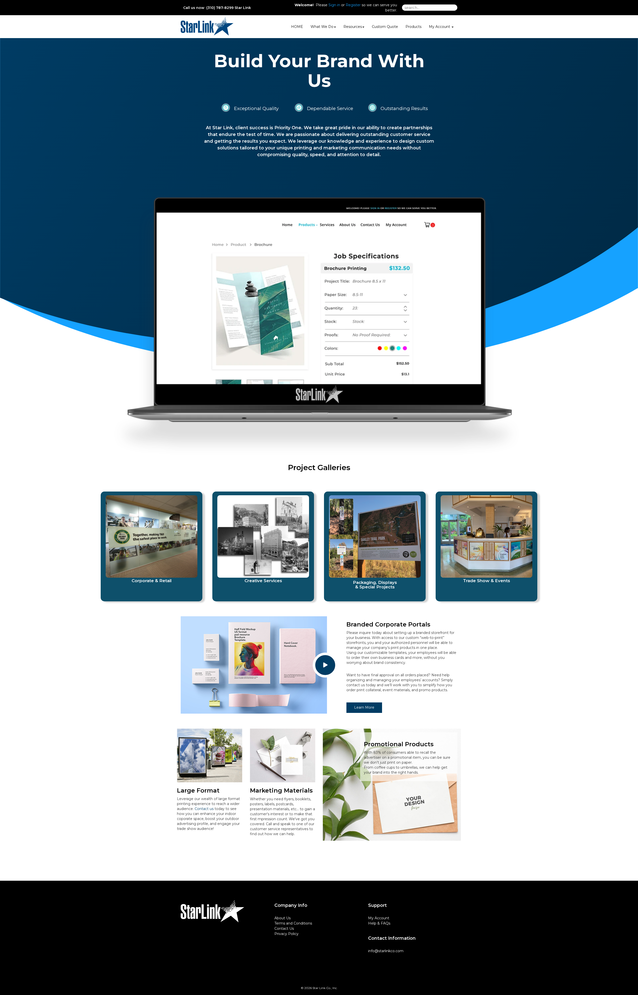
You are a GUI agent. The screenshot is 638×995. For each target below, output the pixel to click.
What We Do (322, 26)
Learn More (364, 707)
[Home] (212, 911)
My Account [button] (440, 26)
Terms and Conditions (293, 923)
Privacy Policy (286, 934)
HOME (297, 26)
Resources (352, 26)
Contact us (204, 809)
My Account (378, 918)
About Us (282, 918)
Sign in (334, 5)
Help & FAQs (379, 923)
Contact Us (284, 928)
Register (353, 5)
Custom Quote (385, 26)
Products (413, 26)
